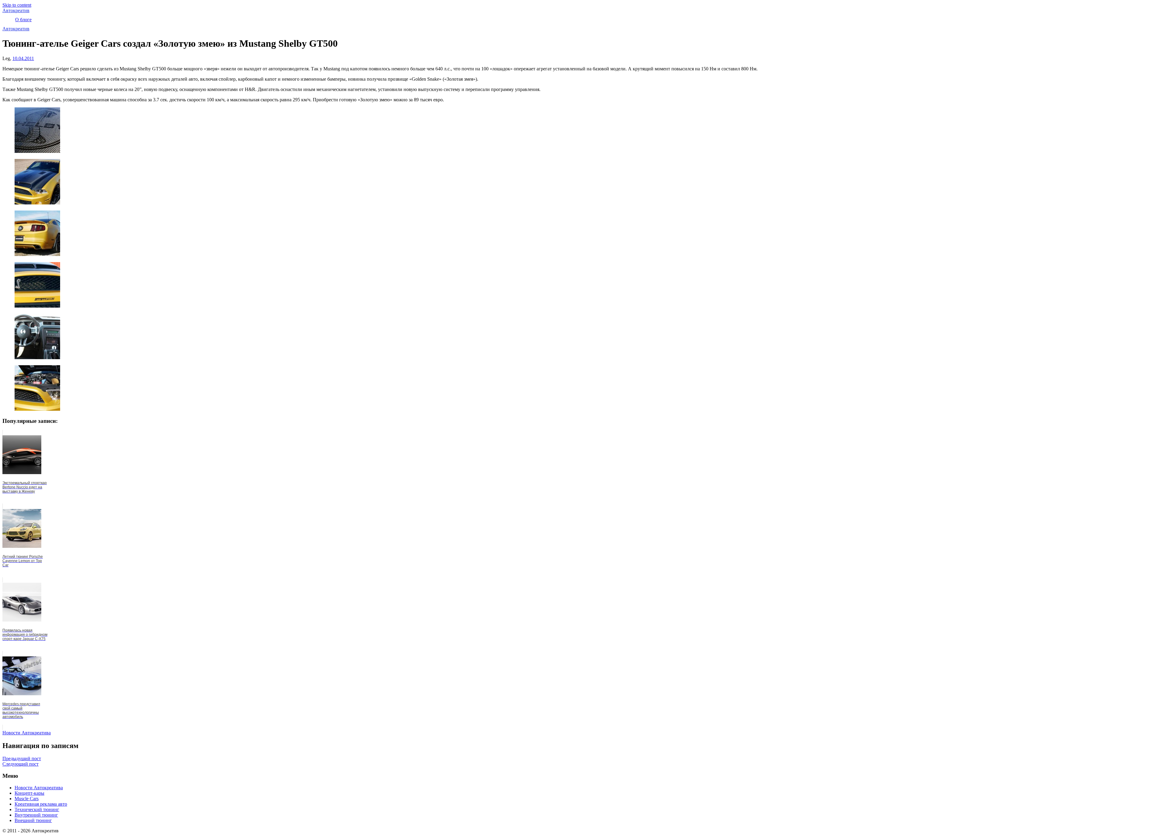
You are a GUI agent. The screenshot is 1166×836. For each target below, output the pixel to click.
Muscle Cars (27, 798)
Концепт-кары (29, 793)
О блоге (23, 19)
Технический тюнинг (37, 809)
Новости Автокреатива (26, 732)
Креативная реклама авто (41, 804)
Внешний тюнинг (33, 820)
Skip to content (16, 5)
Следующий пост (20, 764)
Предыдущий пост (21, 758)
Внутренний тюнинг (36, 814)
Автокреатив (15, 10)
